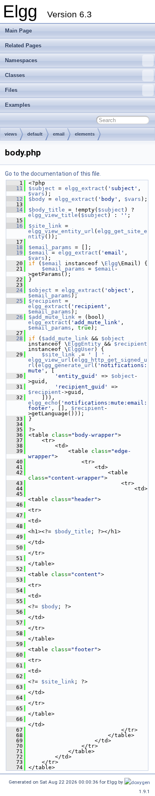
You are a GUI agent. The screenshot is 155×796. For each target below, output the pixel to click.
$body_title (47, 210)
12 (14, 199)
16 (14, 226)
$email (38, 253)
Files (11, 90)
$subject (42, 188)
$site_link (45, 226)
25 (14, 301)
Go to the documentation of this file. (53, 173)
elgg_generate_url (66, 365)
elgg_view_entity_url (61, 231)
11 (14, 188)
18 (14, 247)
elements (85, 134)
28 (14, 338)
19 (14, 253)
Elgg (111, 263)
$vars (36, 194)
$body (37, 199)
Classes (15, 75)
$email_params (50, 247)
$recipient (45, 301)
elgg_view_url (49, 360)
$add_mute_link (52, 317)
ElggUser (81, 349)
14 (14, 210)
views (11, 134)
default (35, 134)
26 (14, 317)
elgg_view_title (53, 215)
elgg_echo (43, 403)
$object (40, 290)
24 (14, 290)
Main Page (18, 31)
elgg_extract (85, 188)
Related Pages (23, 45)
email (58, 134)
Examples (17, 105)
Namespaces (21, 60)
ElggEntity (84, 344)
